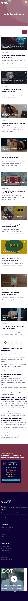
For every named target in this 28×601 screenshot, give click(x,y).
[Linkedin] (3, 517)
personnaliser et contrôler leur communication (12, 389)
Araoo (14, 591)
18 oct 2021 (5, 154)
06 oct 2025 (5, 52)
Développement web (5, 529)
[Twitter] (7, 517)
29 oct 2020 (5, 255)
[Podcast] (1, 517)
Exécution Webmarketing (6, 532)
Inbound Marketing (5, 555)
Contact (2, 536)
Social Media (4, 557)
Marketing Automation (6, 548)
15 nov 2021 (5, 86)
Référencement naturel (6, 552)
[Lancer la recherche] (24, 32)
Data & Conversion (5, 550)
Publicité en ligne (5, 546)
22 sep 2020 (5, 323)
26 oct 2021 (5, 120)
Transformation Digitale (6, 559)
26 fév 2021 (5, 222)
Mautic (13, 429)
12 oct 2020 (5, 289)
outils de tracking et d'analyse (9, 366)
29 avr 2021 (5, 188)
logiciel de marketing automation (15, 412)
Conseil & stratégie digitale (7, 527)
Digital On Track (4, 534)
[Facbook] (5, 517)
